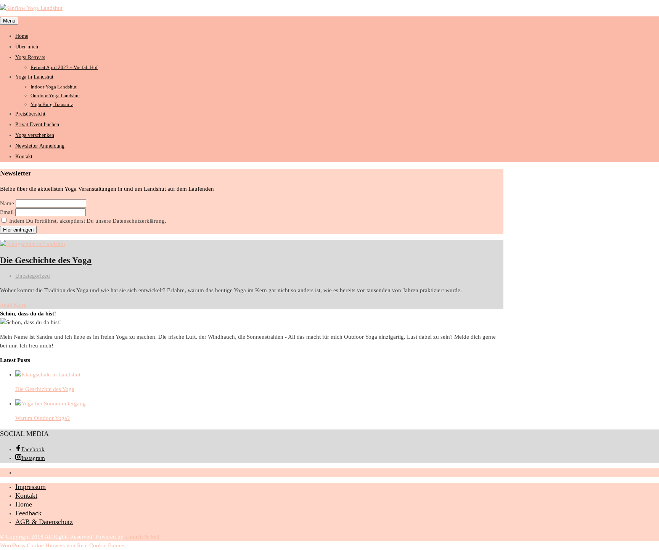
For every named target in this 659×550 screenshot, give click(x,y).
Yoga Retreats (30, 57)
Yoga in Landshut (34, 77)
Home (21, 36)
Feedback (28, 513)
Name (7, 203)
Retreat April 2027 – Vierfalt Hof (64, 67)
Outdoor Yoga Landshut (55, 95)
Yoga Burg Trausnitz (52, 104)
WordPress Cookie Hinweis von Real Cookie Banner (62, 545)
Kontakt (23, 156)
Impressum (30, 486)
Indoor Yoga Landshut (54, 87)
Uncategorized (32, 276)
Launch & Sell (142, 537)
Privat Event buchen (37, 124)
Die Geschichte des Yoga (46, 260)
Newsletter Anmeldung (39, 146)
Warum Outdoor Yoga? (42, 418)
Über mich (26, 47)
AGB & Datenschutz (44, 522)
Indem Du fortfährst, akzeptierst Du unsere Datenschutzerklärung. (87, 221)
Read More (13, 305)
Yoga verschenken (34, 135)
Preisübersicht (30, 114)
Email (7, 212)
